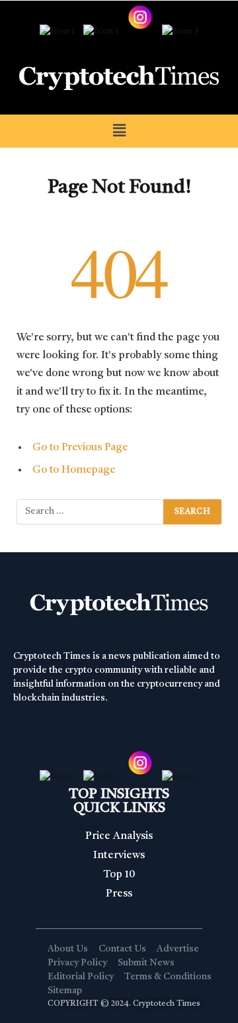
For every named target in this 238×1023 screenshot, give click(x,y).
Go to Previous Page (80, 447)
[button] (119, 131)
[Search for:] (91, 511)
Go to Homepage (73, 470)
